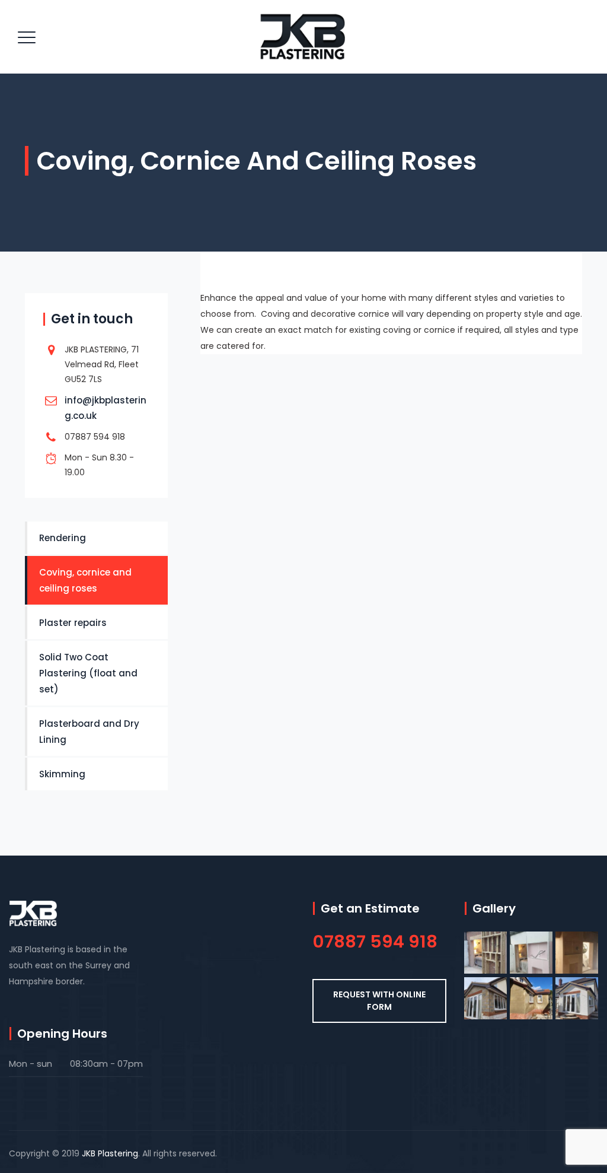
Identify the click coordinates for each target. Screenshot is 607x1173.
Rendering (62, 538)
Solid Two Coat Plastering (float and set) (88, 673)
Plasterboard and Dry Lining (89, 731)
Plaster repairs (73, 622)
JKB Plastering (110, 1153)
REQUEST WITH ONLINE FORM (379, 1000)
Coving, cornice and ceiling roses (85, 580)
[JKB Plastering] (303, 37)
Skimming (62, 774)
